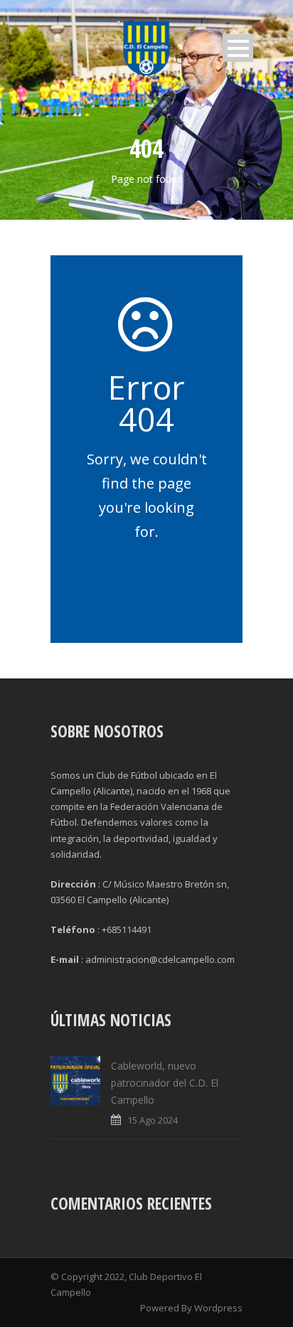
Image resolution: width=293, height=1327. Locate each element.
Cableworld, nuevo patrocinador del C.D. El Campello (164, 1083)
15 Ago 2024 (152, 1120)
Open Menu (238, 48)
